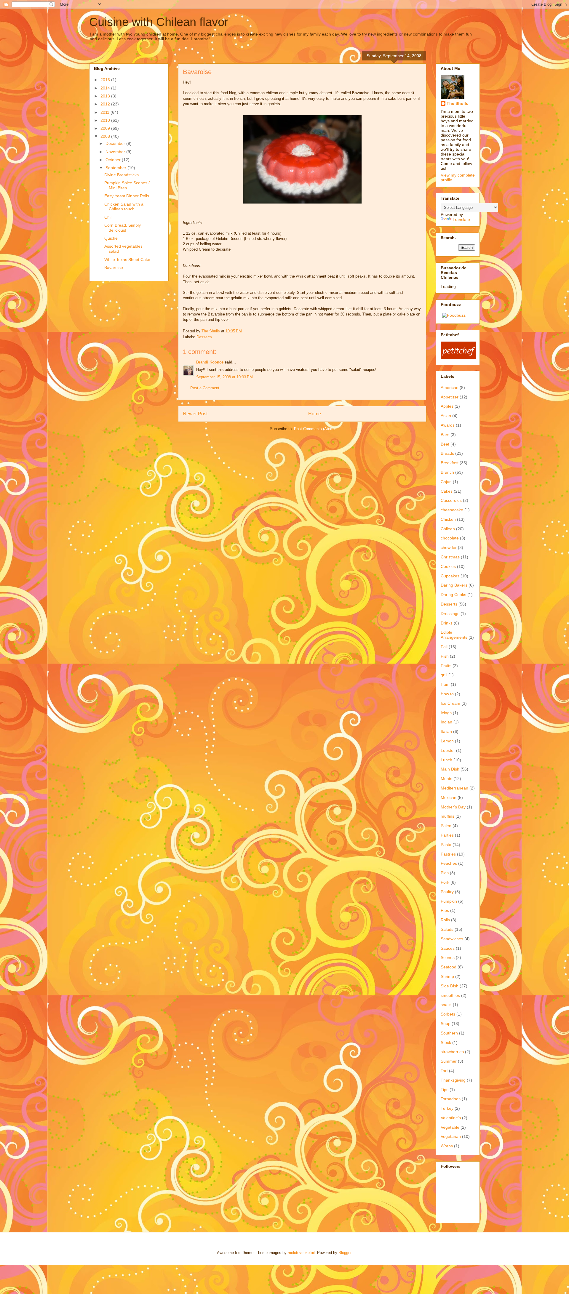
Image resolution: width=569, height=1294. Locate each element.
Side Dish (449, 986)
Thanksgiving (453, 1080)
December (116, 143)
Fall (444, 646)
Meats (446, 778)
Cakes (447, 491)
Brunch (447, 472)
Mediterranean (454, 788)
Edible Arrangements (454, 635)
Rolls (445, 919)
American (449, 387)
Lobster (448, 750)
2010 (105, 120)
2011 (105, 112)
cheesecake (452, 509)
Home (314, 413)
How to (447, 693)
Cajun (446, 481)
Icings (446, 712)
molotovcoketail (301, 1252)
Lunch (446, 759)
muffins (447, 816)
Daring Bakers (454, 585)
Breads (447, 453)
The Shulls (457, 103)
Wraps (447, 1146)
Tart (444, 1070)
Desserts (204, 337)
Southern (449, 1033)
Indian (446, 722)
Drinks (447, 623)
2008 (105, 136)
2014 (105, 88)
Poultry (447, 891)
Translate (461, 219)
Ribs (445, 910)
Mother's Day (453, 807)
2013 (105, 96)
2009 (105, 128)
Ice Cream (450, 703)
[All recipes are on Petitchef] (458, 357)
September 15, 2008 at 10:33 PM (224, 377)
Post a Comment (204, 388)
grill (444, 674)
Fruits (446, 665)
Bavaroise (113, 267)
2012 (105, 104)
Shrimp (447, 976)
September (116, 167)
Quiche (111, 238)
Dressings (450, 613)
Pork (445, 882)
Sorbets (448, 1014)
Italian (446, 731)
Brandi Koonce (209, 362)
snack (446, 1004)
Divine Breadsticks (121, 174)
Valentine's (451, 1117)
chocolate (450, 538)
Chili (108, 217)
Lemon (447, 741)
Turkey (447, 1108)
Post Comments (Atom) (314, 429)
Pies (445, 872)
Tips (444, 1089)
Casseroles (451, 500)
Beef (445, 444)
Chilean (448, 528)
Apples (447, 406)
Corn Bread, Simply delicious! (122, 228)
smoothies (450, 995)
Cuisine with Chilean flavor (158, 21)
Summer (449, 1061)
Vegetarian (451, 1136)
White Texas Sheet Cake (127, 259)
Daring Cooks (453, 594)
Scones (448, 957)
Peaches (449, 863)
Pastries (448, 854)
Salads (447, 929)
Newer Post (195, 413)
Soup (445, 1023)
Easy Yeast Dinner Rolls (126, 195)
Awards (448, 425)
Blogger (344, 1252)
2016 (105, 79)
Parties (447, 835)
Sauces (448, 948)
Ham (445, 684)
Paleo (446, 825)
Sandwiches (452, 938)
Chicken (448, 519)
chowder (449, 547)
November (116, 151)
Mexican (448, 797)
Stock (446, 1042)
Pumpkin (449, 901)
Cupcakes (450, 576)
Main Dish (450, 769)
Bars (445, 434)
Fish (445, 656)
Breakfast (449, 462)
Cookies (448, 566)
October (114, 159)
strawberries (452, 1051)
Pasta (446, 844)
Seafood (448, 967)
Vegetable (450, 1127)
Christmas (450, 557)
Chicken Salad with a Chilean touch (123, 207)
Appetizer (449, 397)
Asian (446, 415)
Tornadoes (451, 1098)
